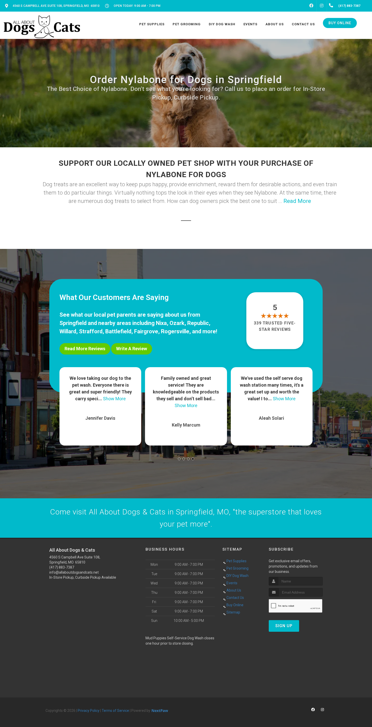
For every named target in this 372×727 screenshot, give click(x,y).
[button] (179, 459)
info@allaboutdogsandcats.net (74, 572)
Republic (198, 323)
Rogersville (175, 331)
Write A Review (131, 348)
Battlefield (118, 331)
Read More (297, 201)
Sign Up (284, 625)
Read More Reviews (85, 348)
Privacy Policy (88, 711)
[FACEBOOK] (311, 6)
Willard (67, 331)
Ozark (177, 323)
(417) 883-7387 (61, 567)
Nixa (161, 323)
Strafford (90, 331)
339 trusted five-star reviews (275, 326)
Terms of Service (115, 711)
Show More (100, 405)
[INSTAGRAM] (322, 6)
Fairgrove (146, 331)
